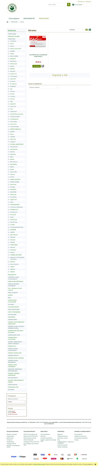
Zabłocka (12, 269)
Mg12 (11, 157)
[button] (42, 66)
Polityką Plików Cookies (39, 464)
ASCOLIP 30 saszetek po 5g (30, 434)
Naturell (12, 174)
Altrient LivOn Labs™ (16, 48)
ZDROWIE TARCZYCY (13, 355)
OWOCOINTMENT (15, 204)
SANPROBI (13, 230)
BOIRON (12, 69)
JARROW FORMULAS (15, 129)
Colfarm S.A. (13, 74)
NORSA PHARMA (14, 182)
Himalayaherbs (14, 119)
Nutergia (12, 187)
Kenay (12, 134)
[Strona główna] (12, 8)
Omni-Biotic (13, 197)
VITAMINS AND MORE (16, 255)
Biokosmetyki (10, 438)
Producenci (9, 440)
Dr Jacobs (12, 81)
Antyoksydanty (10, 441)
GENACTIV (13, 104)
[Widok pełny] (90, 29)
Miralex (12, 159)
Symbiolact (13, 250)
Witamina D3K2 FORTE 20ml (31, 436)
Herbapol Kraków (15, 116)
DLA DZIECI (11, 304)
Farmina (12, 91)
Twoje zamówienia (45, 434)
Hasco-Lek (13, 106)
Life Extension (14, 147)
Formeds (12, 96)
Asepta (12, 53)
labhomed (13, 139)
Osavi (11, 202)
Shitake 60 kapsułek (28, 440)
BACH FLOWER (14, 56)
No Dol (12, 177)
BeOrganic (13, 58)
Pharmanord (13, 212)
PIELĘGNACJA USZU (13, 387)
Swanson (12, 247)
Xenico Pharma (14, 264)
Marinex (12, 152)
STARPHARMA (14, 245)
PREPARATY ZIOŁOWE (13, 36)
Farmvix (12, 99)
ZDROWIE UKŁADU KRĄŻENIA (16, 358)
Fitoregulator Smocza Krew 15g (31, 441)
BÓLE (9, 297)
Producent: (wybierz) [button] (34, 87)
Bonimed (12, 71)
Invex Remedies (14, 126)
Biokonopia (13, 61)
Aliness (12, 46)
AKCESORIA (11, 389)
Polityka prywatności (62, 436)
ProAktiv (12, 224)
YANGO (12, 267)
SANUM (12, 232)
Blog (58, 440)
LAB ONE (12, 136)
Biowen (12, 66)
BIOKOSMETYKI (12, 274)
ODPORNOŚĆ (11, 317)
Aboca (12, 43)
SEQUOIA (12, 237)
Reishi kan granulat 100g (30, 438)
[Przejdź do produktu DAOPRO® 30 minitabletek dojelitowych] (38, 44)
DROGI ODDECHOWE (13, 309)
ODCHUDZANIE (12, 314)
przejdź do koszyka (12, 414)
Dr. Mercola (13, 84)
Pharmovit (13, 214)
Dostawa (76, 440)
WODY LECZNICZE (13, 292)
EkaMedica (13, 86)
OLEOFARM (13, 192)
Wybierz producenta (13, 398)
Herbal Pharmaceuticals (16, 114)
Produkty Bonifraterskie (16, 227)
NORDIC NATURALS (15, 179)
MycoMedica (13, 164)
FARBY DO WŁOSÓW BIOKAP (15, 281)
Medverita (13, 154)
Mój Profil (43, 436)
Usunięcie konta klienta (46, 438)
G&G (11, 101)
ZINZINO (12, 272)
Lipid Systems (14, 149)
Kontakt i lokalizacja (62, 447)
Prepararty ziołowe (11, 443)
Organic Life (13, 199)
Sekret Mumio (14, 235)
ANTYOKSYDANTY (13, 378)
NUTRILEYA (13, 189)
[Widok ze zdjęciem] (86, 29)
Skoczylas (12, 240)
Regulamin (60, 434)
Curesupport (13, 76)
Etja (11, 89)
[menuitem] (14, 18)
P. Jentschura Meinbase (16, 207)
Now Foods (13, 184)
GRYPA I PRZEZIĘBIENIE (14, 312)
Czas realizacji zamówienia (80, 438)
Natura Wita (13, 172)
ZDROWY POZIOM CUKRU (15, 353)
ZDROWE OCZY (12, 346)
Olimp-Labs (13, 194)
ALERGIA (10, 295)
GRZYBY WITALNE (12, 384)
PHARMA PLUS (14, 209)
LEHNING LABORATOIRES (16, 144)
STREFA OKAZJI (12, 34)
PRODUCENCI (11, 39)
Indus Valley (13, 121)
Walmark (12, 261)
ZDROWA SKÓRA (12, 319)
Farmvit (12, 94)
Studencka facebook (62, 445)
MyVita (12, 167)
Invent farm (13, 124)
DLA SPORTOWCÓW (13, 307)
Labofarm (12, 141)
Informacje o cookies (62, 438)
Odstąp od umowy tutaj (80, 436)
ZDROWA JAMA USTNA (14, 335)
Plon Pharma (13, 222)
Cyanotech (13, 79)
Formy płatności (78, 434)
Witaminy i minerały (12, 434)
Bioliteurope (13, 64)
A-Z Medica (13, 41)
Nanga (12, 169)
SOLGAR (12, 242)
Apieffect (12, 51)
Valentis (12, 252)
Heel (11, 109)
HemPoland (13, 111)
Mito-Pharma (13, 162)
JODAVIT (12, 131)
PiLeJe (11, 217)
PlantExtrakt (13, 219)
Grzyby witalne (10, 436)
